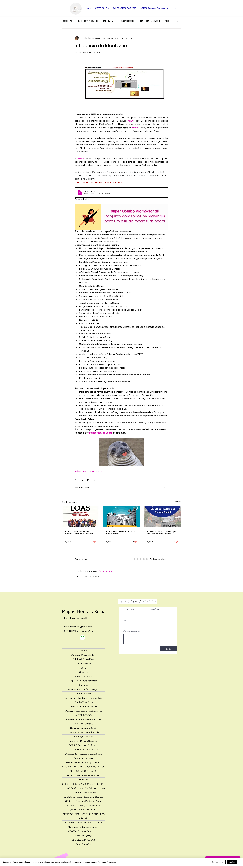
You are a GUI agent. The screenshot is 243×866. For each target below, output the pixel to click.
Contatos (83, 672)
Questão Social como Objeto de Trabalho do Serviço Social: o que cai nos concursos (162, 532)
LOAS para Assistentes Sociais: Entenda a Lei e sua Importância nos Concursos (79, 532)
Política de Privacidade (84, 659)
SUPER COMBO (83, 715)
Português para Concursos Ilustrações (83, 711)
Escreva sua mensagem (131, 631)
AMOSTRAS (83, 779)
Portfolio (83, 685)
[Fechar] (239, 862)
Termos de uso (83, 663)
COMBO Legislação (83, 835)
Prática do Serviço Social (149, 21)
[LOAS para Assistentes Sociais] (80, 516)
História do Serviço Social (87, 21)
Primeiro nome (129, 609)
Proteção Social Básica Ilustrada (83, 732)
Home (83, 650)
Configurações (217, 862)
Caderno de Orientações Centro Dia (83, 719)
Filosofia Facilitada (84, 724)
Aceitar (232, 862)
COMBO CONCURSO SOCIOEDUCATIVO (83, 767)
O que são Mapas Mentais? (83, 655)
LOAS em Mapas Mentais (83, 792)
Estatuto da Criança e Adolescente (83, 805)
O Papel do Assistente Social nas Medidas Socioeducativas (121, 532)
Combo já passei (84, 693)
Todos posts (67, 21)
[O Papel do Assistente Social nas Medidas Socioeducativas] (121, 516)
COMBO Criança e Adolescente (83, 831)
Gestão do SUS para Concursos (83, 741)
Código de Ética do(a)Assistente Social (83, 801)
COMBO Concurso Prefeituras (83, 745)
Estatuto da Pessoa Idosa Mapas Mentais (83, 797)
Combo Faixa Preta (83, 702)
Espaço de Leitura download (83, 681)
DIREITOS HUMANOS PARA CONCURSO (83, 814)
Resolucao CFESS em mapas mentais (84, 762)
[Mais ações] (166, 38)
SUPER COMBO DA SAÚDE (83, 771)
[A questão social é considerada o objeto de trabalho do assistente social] (162, 516)
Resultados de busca (83, 758)
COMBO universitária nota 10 (83, 749)
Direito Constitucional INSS (83, 706)
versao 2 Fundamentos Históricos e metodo (83, 788)
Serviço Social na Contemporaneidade (83, 698)
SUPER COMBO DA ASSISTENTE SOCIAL (83, 784)
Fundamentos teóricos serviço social (118, 21)
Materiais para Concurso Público (83, 827)
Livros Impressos (83, 676)
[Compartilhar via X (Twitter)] (82, 480)
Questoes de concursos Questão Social (83, 754)
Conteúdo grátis (83, 844)
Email (126, 620)
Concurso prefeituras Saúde (83, 728)
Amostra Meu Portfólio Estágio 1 (83, 689)
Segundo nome (155, 609)
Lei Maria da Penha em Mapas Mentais (83, 822)
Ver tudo (177, 502)
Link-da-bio (83, 818)
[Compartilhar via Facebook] (76, 480)
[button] (178, 21)
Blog (83, 668)
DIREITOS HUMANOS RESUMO (83, 775)
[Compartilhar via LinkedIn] (88, 480)
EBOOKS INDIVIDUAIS (83, 840)
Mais (167, 21)
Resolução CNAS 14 (83, 736)
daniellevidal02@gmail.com (78, 626)
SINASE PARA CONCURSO (83, 810)
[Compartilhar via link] (94, 480)
